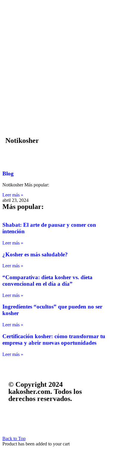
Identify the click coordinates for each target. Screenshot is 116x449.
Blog (8, 173)
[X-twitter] (31, 421)
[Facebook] (15, 421)
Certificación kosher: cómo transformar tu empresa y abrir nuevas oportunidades (53, 339)
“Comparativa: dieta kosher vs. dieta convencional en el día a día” (47, 280)
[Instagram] (47, 421)
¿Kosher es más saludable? (35, 254)
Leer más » (12, 194)
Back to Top (14, 438)
